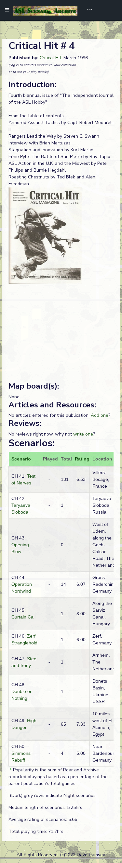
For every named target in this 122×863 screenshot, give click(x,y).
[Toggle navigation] (87, 10)
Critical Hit (50, 58)
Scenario (21, 458)
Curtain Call (23, 616)
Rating (82, 458)
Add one (99, 415)
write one (83, 434)
